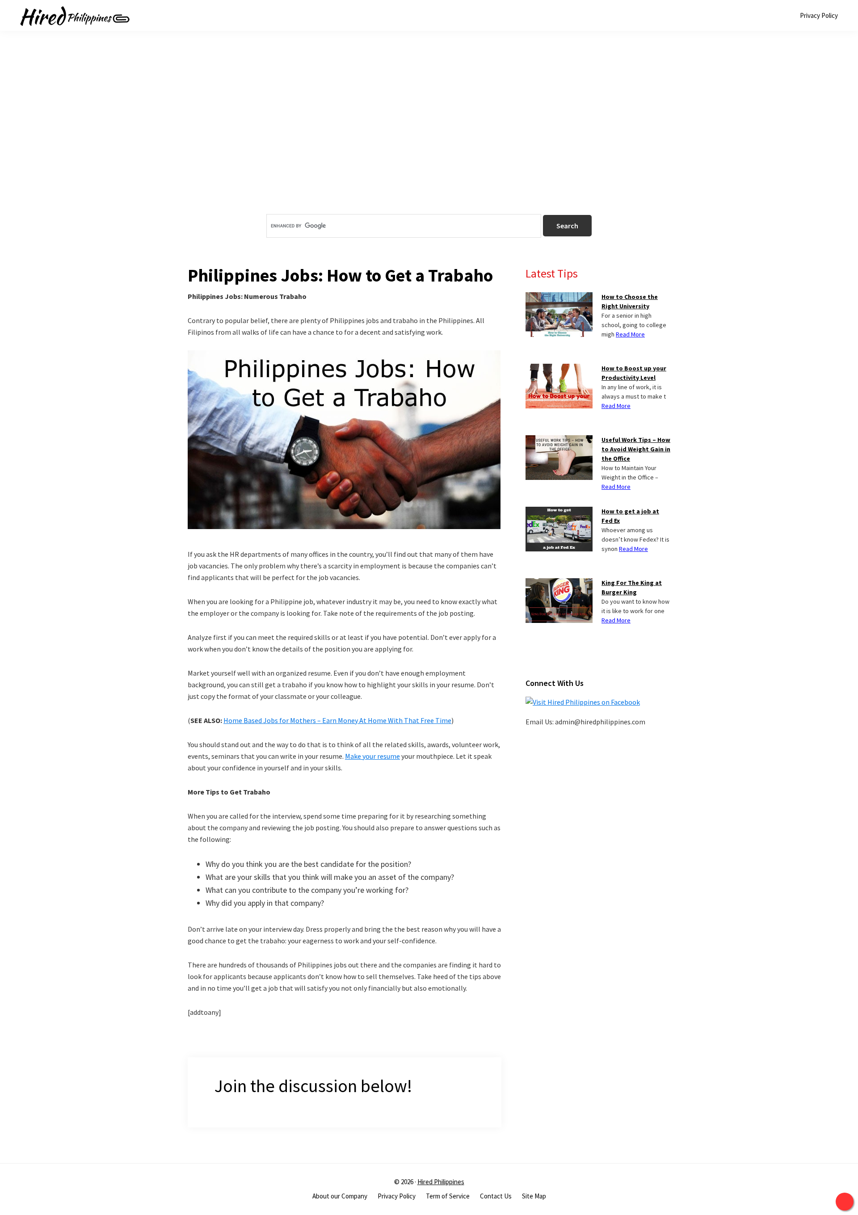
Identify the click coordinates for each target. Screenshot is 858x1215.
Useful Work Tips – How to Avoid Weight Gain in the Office (635, 449)
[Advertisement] (429, 138)
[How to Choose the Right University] (559, 297)
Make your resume (372, 756)
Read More (630, 334)
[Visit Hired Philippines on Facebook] (583, 702)
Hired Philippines (440, 1181)
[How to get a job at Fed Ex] (559, 512)
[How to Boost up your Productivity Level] (559, 369)
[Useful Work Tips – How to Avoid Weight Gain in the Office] (559, 440)
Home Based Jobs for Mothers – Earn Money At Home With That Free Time (337, 720)
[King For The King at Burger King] (559, 583)
